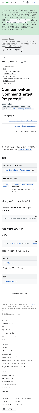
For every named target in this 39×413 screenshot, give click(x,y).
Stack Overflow (6, 388)
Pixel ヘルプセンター (8, 378)
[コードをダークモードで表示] (36, 216)
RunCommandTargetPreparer (21, 109)
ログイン (34, 2)
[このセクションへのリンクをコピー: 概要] (8, 158)
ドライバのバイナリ (8, 339)
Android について (7, 398)
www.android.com (8, 381)
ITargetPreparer (25, 149)
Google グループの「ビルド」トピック (14, 364)
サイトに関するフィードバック (12, 404)
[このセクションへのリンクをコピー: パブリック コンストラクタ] (33, 202)
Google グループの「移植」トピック (13, 367)
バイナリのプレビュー (9, 333)
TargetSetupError (10, 281)
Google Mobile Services (9, 385)
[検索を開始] (23, 2)
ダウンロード (6, 330)
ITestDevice (5, 185)
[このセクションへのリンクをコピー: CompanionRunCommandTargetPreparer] (12, 210)
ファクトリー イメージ (9, 336)
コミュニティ (19, 398)
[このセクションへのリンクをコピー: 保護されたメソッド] (25, 229)
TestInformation (27, 184)
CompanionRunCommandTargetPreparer (18, 170)
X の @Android (6, 348)
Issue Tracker (6, 391)
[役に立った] (22, 61)
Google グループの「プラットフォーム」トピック (17, 360)
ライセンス (6, 401)
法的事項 (28, 398)
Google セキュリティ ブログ (11, 357)
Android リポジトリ (8, 323)
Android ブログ (6, 354)
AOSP (3, 58)
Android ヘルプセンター (9, 375)
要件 (3, 327)
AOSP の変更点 (7, 29)
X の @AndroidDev (8, 351)
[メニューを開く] (3, 2)
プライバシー (16, 401)
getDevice (16, 184)
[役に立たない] (25, 61)
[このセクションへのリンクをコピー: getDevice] (13, 235)
